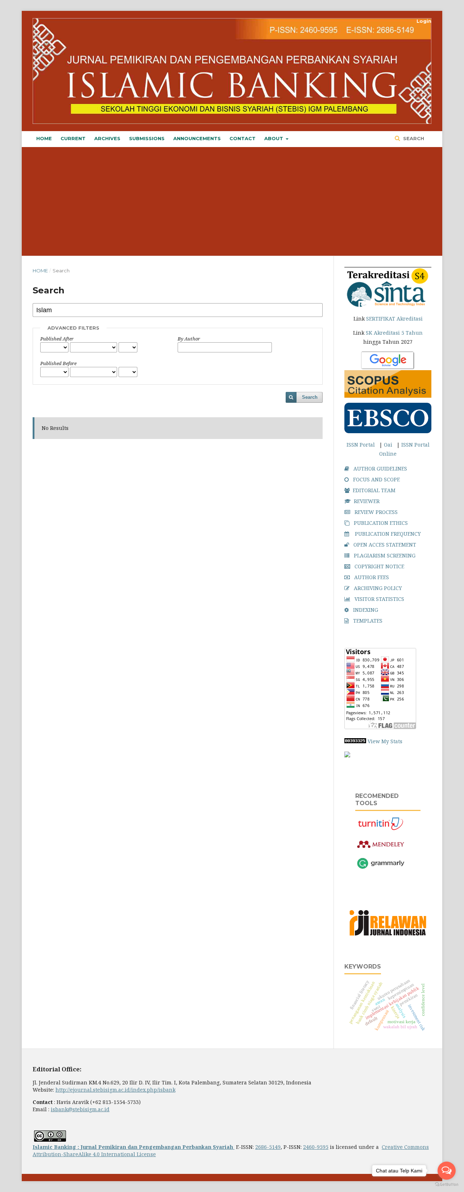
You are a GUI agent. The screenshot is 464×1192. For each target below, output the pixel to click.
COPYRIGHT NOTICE (379, 566)
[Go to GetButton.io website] (446, 1184)
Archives (107, 138)
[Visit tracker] (347, 755)
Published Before (58, 363)
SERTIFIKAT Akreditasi (394, 318)
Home (44, 138)
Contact (242, 138)
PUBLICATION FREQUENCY (388, 533)
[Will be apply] (387, 431)
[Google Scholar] (387, 360)
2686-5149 (268, 1146)
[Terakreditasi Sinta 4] (387, 288)
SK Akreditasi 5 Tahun (394, 332)
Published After (57, 338)
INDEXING (365, 609)
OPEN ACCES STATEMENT (384, 544)
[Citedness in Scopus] (387, 384)
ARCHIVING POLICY (378, 588)
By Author (189, 338)
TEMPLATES (367, 620)
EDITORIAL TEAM (374, 490)
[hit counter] (355, 741)
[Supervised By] (387, 936)
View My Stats (385, 741)
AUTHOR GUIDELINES (380, 468)
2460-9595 (315, 1146)
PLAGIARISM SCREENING (384, 555)
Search (413, 138)
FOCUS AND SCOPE (376, 479)
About (274, 138)
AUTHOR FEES (371, 577)
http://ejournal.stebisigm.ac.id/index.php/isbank (115, 1089)
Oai (388, 444)
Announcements (197, 138)
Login (424, 21)
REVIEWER (367, 501)
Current (73, 138)
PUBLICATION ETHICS (381, 522)
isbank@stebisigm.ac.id (80, 1109)
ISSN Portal (361, 444)
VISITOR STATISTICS (379, 598)
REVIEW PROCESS (376, 512)
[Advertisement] (239, 201)
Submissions (147, 138)
